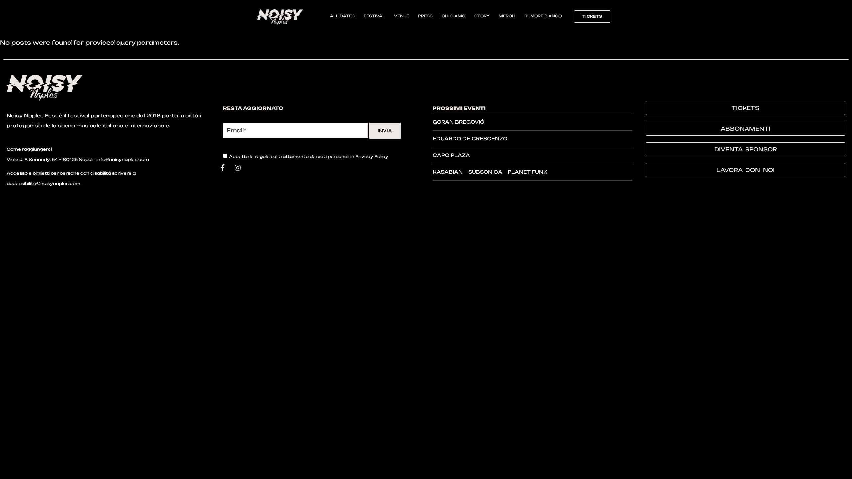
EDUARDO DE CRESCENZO (470, 138)
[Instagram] (237, 167)
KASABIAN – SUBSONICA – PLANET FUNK (490, 172)
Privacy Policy (371, 156)
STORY (482, 16)
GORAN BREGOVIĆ (458, 122)
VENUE (401, 16)
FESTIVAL (374, 16)
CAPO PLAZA (451, 155)
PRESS (425, 16)
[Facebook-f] (222, 167)
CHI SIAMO (453, 16)
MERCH (507, 16)
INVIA (385, 131)
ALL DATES (342, 16)
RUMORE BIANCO (543, 16)
